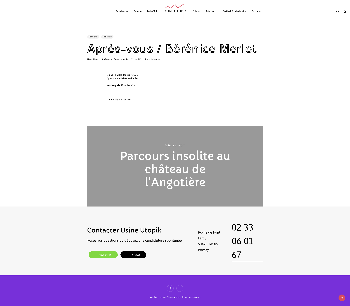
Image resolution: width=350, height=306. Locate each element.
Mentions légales (174, 297)
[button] (103, 254)
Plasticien (93, 37)
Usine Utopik (93, 59)
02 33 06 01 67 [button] (242, 241)
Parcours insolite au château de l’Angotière (175, 166)
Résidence (107, 37)
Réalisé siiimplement (191, 297)
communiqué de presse (119, 99)
